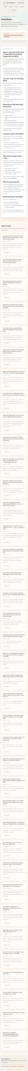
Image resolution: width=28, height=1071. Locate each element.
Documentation (13, 1066)
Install (16, 6)
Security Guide (21, 1066)
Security (22, 6)
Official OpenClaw (5, 1066)
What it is (11, 6)
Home (5, 6)
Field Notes (14, 10)
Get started (21, 3)
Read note (6, 252)
